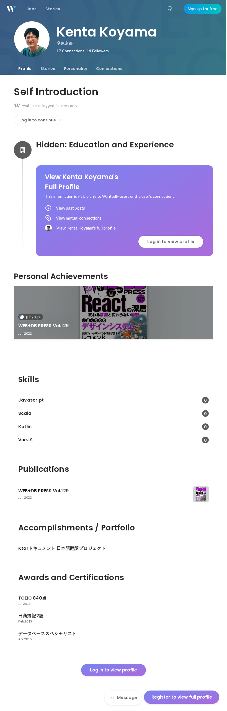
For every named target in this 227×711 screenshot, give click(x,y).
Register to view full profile (181, 697)
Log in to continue (37, 120)
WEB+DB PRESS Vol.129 (43, 325)
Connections (109, 68)
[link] (113, 312)
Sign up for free (203, 9)
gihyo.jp (33, 316)
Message (127, 697)
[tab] (25, 68)
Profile (25, 68)
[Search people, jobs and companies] (170, 8)
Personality (75, 68)
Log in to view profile (170, 241)
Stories (47, 68)
